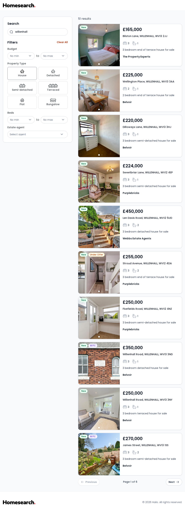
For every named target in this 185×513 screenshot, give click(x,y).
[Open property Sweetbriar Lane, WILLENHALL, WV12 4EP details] (130, 181)
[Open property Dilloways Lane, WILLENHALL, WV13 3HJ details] (130, 136)
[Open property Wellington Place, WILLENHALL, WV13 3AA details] (130, 90)
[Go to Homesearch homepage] (19, 5)
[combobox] (37, 32)
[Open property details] (99, 45)
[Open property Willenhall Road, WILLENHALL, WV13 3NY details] (130, 409)
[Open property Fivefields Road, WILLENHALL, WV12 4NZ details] (130, 318)
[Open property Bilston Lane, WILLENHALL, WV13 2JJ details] (130, 45)
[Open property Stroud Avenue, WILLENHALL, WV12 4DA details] (130, 272)
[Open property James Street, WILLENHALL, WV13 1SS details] (130, 454)
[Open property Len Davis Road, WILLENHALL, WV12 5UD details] (130, 227)
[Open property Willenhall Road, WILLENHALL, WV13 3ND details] (130, 363)
